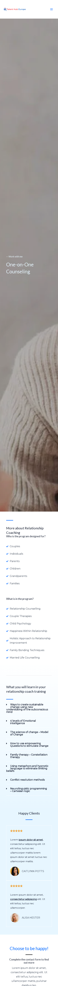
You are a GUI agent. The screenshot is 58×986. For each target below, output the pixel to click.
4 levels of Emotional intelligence (23, 722)
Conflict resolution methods (27, 779)
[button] (29, 708)
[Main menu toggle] (51, 9)
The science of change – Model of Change (29, 733)
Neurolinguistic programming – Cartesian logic (28, 790)
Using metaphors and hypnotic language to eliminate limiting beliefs (27, 768)
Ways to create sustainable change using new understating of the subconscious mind (27, 708)
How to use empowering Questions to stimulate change (29, 744)
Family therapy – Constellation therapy (28, 756)
